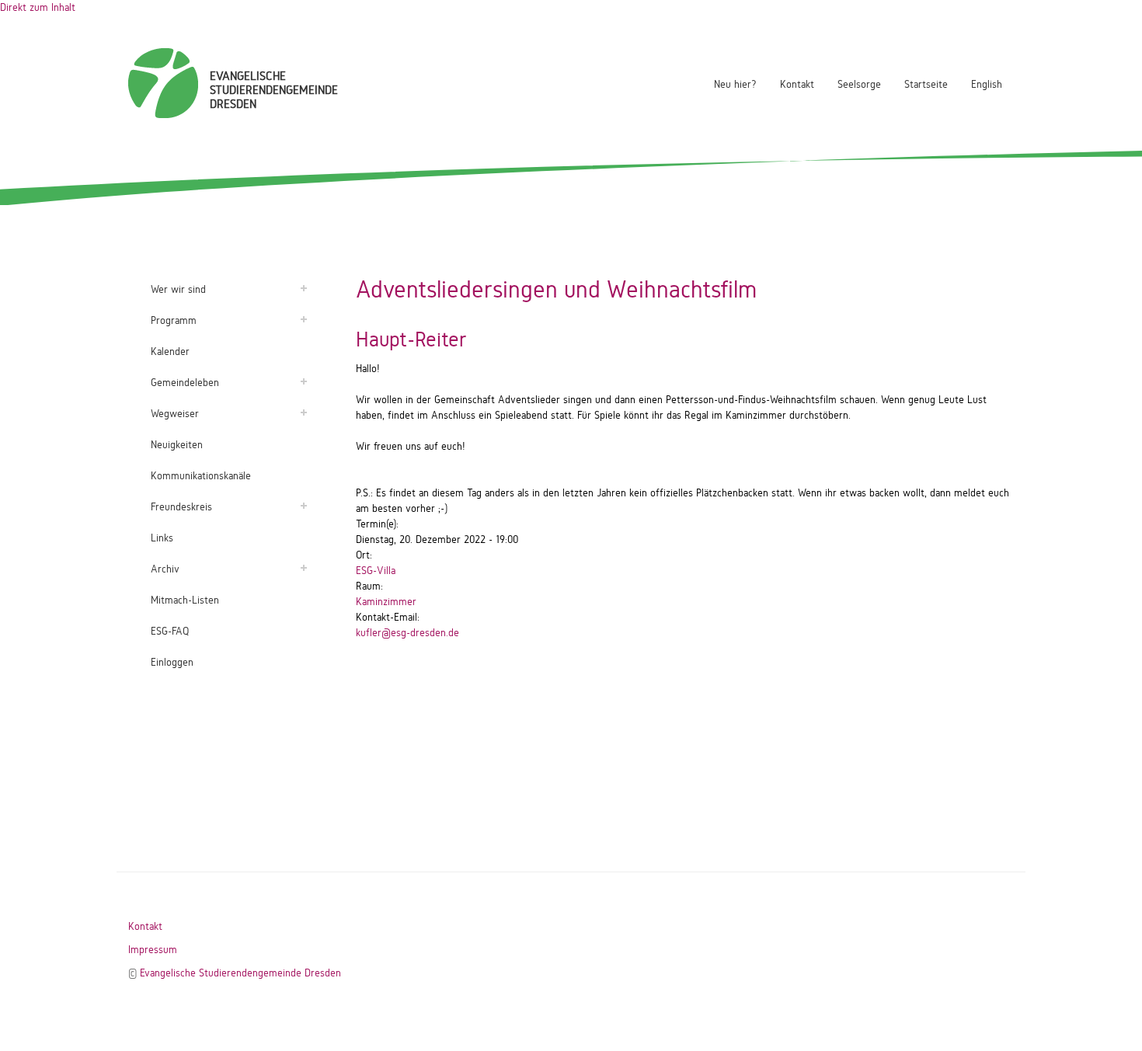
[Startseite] (163, 83)
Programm (174, 320)
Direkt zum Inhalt (37, 7)
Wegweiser (175, 413)
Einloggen (172, 662)
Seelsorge (859, 84)
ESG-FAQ (170, 631)
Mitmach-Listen (185, 600)
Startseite (926, 84)
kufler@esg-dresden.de (407, 633)
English (986, 84)
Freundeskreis (181, 507)
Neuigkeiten (177, 445)
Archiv (165, 569)
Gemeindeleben (185, 382)
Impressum (152, 949)
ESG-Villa (375, 570)
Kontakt (797, 84)
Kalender (170, 351)
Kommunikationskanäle (201, 476)
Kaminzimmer (386, 601)
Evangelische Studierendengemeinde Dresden (240, 973)
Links (162, 538)
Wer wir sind (178, 289)
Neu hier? (735, 84)
